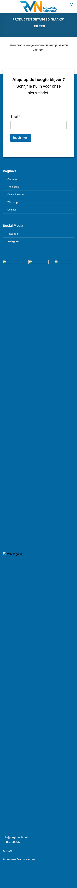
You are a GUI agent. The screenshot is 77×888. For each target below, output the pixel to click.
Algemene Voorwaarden (19, 859)
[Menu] (5, 6)
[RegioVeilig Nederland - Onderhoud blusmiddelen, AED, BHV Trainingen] (38, 6)
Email (15, 116)
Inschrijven (20, 137)
